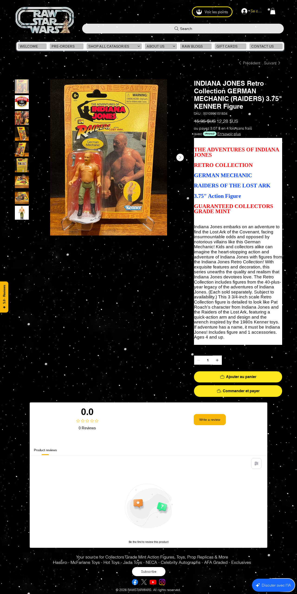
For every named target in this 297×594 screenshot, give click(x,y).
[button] (272, 11)
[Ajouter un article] (217, 360)
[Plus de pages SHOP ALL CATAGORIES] (139, 46)
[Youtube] (153, 582)
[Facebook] (135, 582)
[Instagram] (162, 582)
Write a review (209, 419)
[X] (144, 582)
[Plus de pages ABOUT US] (174, 46)
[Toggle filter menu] (256, 463)
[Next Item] (180, 157)
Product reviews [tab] (45, 450)
